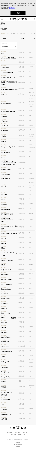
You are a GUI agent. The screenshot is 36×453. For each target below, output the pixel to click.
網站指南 (13, 435)
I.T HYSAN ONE (7, 213)
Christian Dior (6, 102)
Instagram (14, 428)
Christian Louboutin (8, 110)
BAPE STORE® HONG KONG (9, 82)
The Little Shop (6, 351)
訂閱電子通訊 (21, 435)
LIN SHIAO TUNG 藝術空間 (9, 227)
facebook (10, 428)
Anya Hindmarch (7, 71)
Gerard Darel (5, 168)
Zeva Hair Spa (6, 413)
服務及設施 (9, 432)
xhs (25, 428)
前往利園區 (17, 432)
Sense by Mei (5, 312)
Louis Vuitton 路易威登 (9, 233)
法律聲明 (18, 446)
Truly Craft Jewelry (8, 376)
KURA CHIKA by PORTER (7, 219)
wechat (21, 428)
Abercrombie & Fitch (8, 57)
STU (27, 33)
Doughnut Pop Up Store (9, 146)
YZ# (34, 33)
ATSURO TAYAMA (8, 76)
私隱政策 (18, 442)
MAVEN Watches (7, 259)
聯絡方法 (25, 432)
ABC (7, 33)
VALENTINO (5, 399)
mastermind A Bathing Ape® (9, 253)
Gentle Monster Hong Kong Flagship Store (8, 162)
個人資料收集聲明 (18, 444)
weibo (18, 428)
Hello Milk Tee (6, 178)
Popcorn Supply (6, 288)
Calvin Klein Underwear (9, 88)
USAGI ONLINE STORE (7, 393)
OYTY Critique (6, 283)
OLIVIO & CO (6, 278)
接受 (18, 13)
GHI (14, 33)
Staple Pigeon (5, 336)
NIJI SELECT (6, 269)
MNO (21, 33)
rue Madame (5, 298)
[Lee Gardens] (18, 19)
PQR (24, 33)
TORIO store (5, 371)
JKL (17, 33)
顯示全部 (3, 33)
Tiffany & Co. (6, 361)
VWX (31, 33)
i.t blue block (5, 208)
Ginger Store (5, 173)
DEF (11, 33)
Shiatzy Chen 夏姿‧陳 (8, 317)
